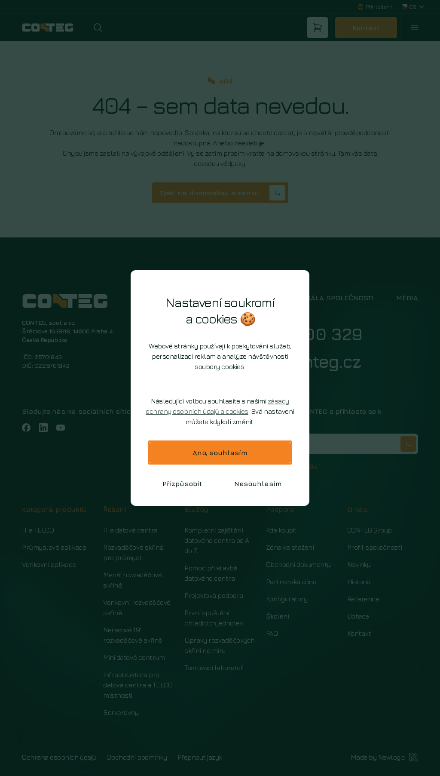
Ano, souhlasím (220, 452)
